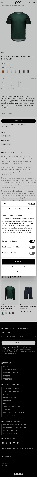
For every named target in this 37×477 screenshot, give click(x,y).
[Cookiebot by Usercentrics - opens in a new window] (26, 204)
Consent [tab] (6, 209)
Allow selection (18, 266)
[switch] (32, 247)
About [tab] (30, 209)
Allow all (18, 261)
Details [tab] (18, 209)
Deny (18, 272)
